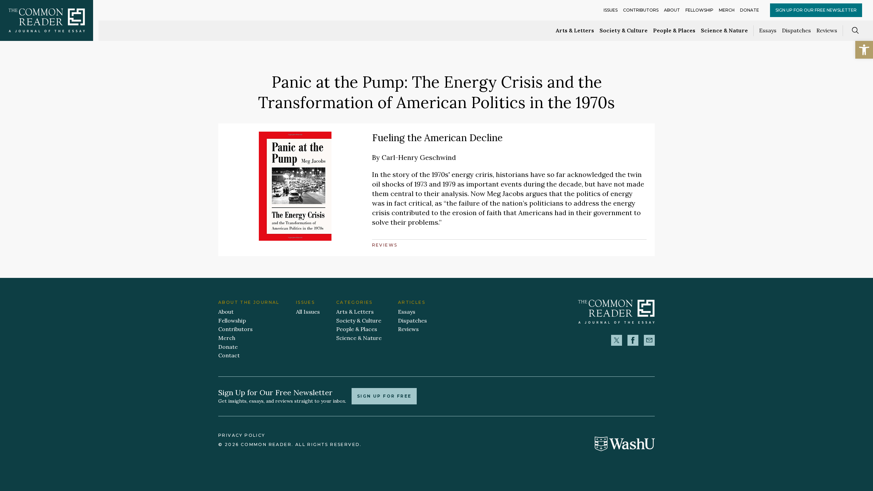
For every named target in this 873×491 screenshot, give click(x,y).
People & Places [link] (674, 30)
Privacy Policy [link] (241, 435)
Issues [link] (611, 10)
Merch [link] (727, 10)
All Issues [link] (308, 311)
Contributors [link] (641, 10)
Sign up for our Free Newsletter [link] (816, 10)
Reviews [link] (826, 30)
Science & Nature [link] (724, 30)
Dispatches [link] (796, 30)
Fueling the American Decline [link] (437, 138)
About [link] (672, 10)
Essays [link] (767, 30)
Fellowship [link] (699, 10)
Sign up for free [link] (384, 396)
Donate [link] (749, 10)
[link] (864, 50)
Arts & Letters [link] (575, 30)
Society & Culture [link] (624, 30)
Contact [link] (229, 355)
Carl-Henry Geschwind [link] (419, 157)
